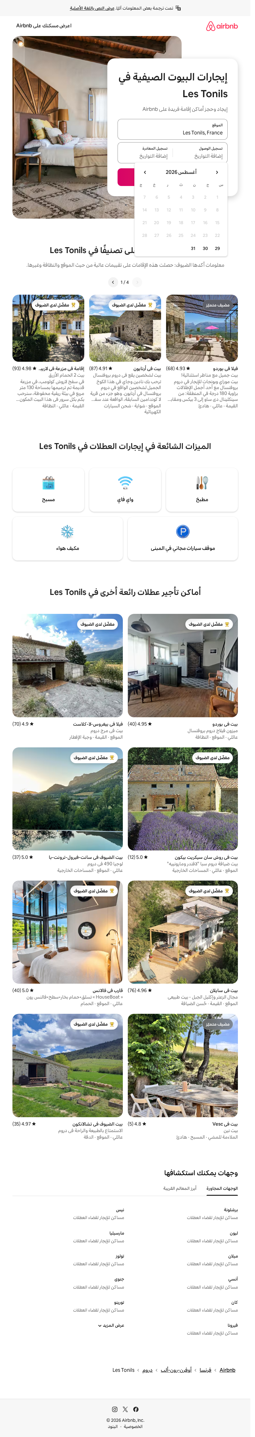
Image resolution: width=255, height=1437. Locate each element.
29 (217, 248)
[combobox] (173, 133)
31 (193, 248)
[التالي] (113, 282)
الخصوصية (133, 1426)
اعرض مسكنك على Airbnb (44, 25)
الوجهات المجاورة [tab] (222, 1188)
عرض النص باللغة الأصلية (92, 8)
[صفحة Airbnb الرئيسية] (222, 26)
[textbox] (200, 156)
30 (205, 248)
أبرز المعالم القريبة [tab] (180, 1188)
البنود (113, 1426)
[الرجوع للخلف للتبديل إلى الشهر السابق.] (217, 172)
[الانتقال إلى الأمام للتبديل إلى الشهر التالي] (145, 172)
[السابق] (137, 282)
